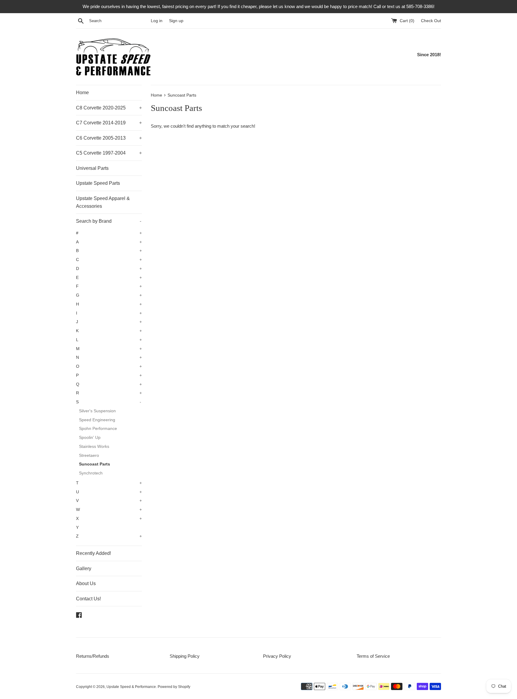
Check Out (431, 21)
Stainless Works (94, 446)
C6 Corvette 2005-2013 (109, 138)
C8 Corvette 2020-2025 (109, 107)
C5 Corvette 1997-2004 (109, 152)
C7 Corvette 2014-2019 (109, 122)
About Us (86, 583)
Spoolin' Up (90, 437)
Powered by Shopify (174, 687)
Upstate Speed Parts (98, 183)
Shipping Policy (185, 656)
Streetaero (89, 455)
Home (82, 92)
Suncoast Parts (94, 464)
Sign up (176, 21)
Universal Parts (92, 168)
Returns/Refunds (92, 656)
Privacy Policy (277, 656)
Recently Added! (93, 553)
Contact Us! (88, 598)
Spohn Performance (98, 428)
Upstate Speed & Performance (131, 687)
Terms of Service (373, 656)
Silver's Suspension (97, 411)
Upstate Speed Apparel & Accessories (103, 202)
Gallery (83, 568)
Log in (156, 21)
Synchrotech (91, 473)
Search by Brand (108, 221)
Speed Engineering (97, 420)
